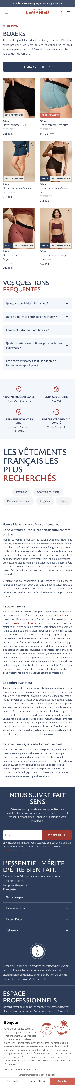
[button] (61, 12)
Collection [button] (37, 930)
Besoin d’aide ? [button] (37, 919)
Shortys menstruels (48, 491)
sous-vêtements (63, 615)
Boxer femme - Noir (15, 125)
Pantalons (21, 491)
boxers (32, 623)
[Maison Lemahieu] (37, 12)
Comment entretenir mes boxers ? (27, 330)
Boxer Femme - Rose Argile (16, 257)
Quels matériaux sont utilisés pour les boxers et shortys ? (34, 345)
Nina (6, 121)
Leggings (45, 501)
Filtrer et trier (37, 66)
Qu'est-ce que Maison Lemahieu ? (27, 303)
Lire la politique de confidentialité (20, 1069)
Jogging (64, 501)
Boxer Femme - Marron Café (54, 190)
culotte (16, 623)
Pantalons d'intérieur (18, 501)
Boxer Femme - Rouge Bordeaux (54, 257)
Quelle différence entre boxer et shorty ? (31, 316)
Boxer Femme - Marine (17, 188)
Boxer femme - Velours (54, 125)
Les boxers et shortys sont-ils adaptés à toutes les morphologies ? (31, 363)
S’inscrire (57, 835)
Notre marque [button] (37, 897)
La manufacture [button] (37, 908)
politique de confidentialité (17, 850)
